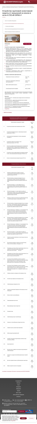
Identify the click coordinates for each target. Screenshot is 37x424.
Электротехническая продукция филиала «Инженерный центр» (14, 23)
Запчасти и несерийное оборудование (10, 20)
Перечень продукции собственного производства (12, 31)
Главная (3, 6)
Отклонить (31, 418)
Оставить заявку (27, 43)
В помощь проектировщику (9, 26)
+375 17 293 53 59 (17, 399)
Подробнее (13, 420)
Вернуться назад (8, 112)
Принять (23, 418)
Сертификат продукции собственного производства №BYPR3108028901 (16, 371)
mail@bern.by (29, 399)
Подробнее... (7, 108)
